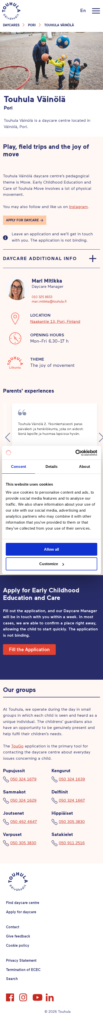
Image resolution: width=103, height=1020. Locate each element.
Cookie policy (17, 945)
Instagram (78, 206)
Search (12, 978)
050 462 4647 (23, 821)
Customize (48, 564)
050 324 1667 (72, 800)
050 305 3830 (72, 821)
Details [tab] (52, 466)
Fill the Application (29, 649)
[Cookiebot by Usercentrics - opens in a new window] (75, 453)
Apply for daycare (21, 912)
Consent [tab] (18, 466)
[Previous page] (7, 437)
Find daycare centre (22, 902)
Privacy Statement (21, 960)
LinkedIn (50, 995)
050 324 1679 (23, 778)
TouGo (17, 745)
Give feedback (18, 936)
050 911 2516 (72, 842)
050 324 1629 (23, 800)
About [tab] (84, 466)
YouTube (37, 995)
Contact (12, 927)
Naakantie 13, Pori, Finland (55, 321)
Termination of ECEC (23, 969)
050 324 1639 (72, 778)
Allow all (51, 549)
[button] (24, 220)
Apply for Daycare (22, 220)
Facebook (10, 995)
